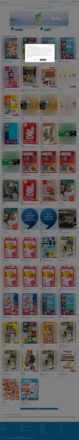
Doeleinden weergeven (36, 59)
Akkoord (43, 59)
